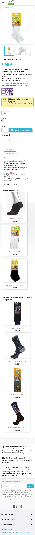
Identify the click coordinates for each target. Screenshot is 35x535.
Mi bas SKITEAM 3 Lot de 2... (17, 428)
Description (10, 150)
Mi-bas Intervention (17, 328)
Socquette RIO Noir (15, 219)
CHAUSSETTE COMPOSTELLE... (17, 361)
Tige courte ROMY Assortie (15, 285)
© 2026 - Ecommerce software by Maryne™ (15, 532)
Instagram (20, 506)
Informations (7, 529)
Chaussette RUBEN (15, 252)
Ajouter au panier (20, 130)
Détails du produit (13, 153)
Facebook (15, 506)
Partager (10, 141)
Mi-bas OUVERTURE (17, 395)
